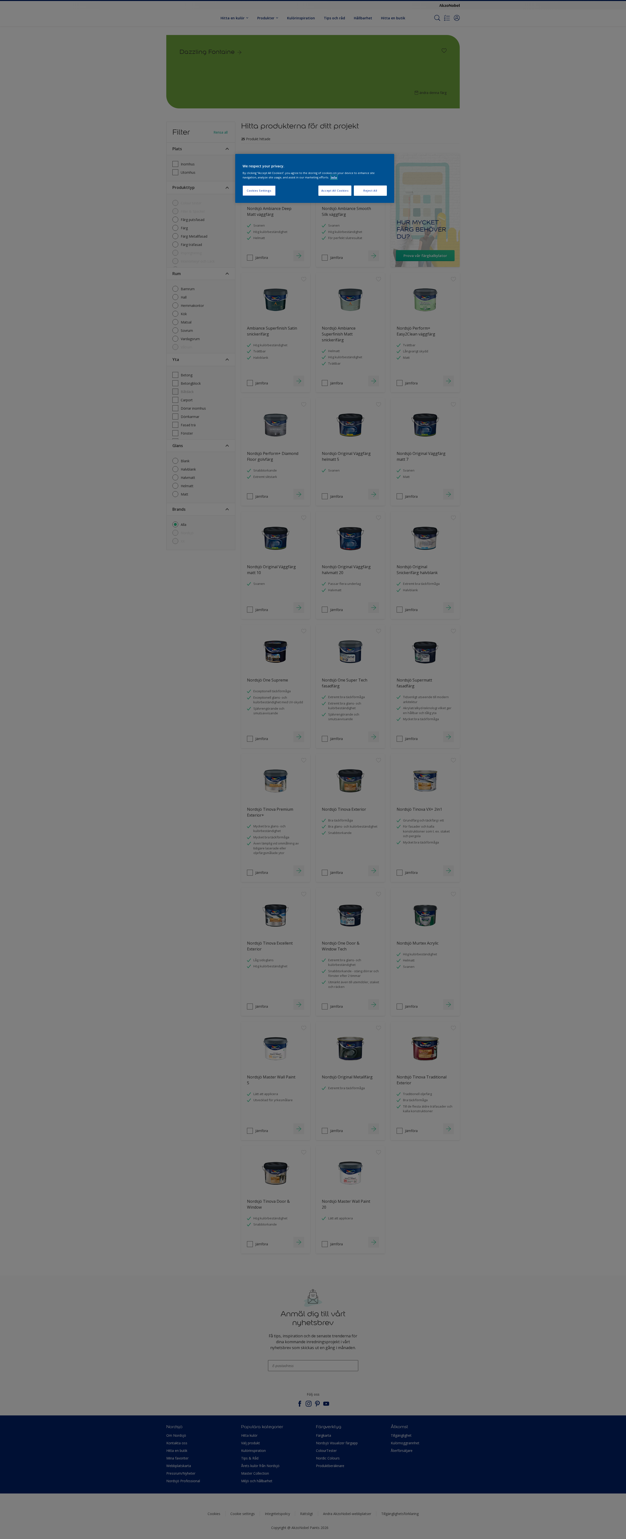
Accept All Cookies (334, 190)
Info (334, 177)
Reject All (370, 190)
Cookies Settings (259, 190)
